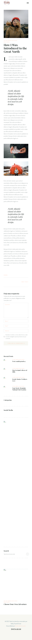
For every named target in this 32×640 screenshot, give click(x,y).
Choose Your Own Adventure (15, 604)
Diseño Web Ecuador (20, 626)
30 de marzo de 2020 (10, 601)
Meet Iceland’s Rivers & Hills (19, 371)
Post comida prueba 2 (19, 361)
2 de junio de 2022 (18, 359)
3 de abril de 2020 (18, 386)
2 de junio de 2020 (18, 368)
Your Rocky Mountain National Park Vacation (19, 389)
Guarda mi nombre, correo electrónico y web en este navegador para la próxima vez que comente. (16, 336)
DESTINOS (7, 42)
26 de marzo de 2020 (10, 40)
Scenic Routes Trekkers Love (19, 380)
